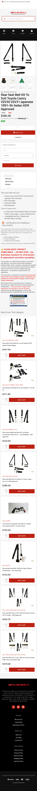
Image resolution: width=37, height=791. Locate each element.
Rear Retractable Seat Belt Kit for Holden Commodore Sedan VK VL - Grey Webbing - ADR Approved (17, 434)
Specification (9, 181)
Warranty (8, 179)
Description (8, 176)
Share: (3, 113)
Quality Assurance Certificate (12, 241)
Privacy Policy (18, 753)
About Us (18, 735)
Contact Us (18, 740)
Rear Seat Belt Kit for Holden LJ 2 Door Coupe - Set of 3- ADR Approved (17, 480)
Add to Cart (19, 132)
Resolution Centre (18, 725)
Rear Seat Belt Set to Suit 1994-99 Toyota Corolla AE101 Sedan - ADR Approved (18, 614)
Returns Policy (18, 756)
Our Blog (18, 737)
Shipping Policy (18, 758)
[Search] (4, 18)
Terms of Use (18, 750)
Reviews (7, 184)
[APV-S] (32, 335)
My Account (18, 719)
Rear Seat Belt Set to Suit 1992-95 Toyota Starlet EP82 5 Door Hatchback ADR (18, 658)
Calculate (18, 165)
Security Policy (18, 761)
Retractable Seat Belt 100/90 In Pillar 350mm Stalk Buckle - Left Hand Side (17, 569)
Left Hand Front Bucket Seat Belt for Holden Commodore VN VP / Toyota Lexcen (16, 525)
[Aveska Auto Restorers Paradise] (18, 12)
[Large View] (4, 80)
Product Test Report (9, 239)
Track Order (18, 722)
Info (27, 118)
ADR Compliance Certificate (11, 237)
